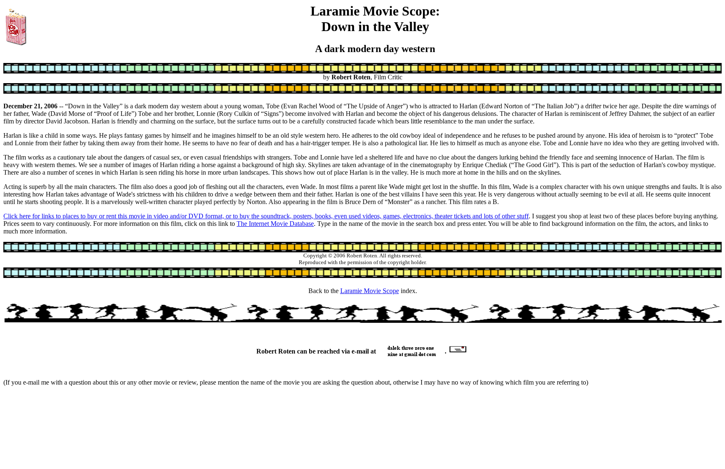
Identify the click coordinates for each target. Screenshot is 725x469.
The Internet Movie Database (275, 223)
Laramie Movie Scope (369, 290)
